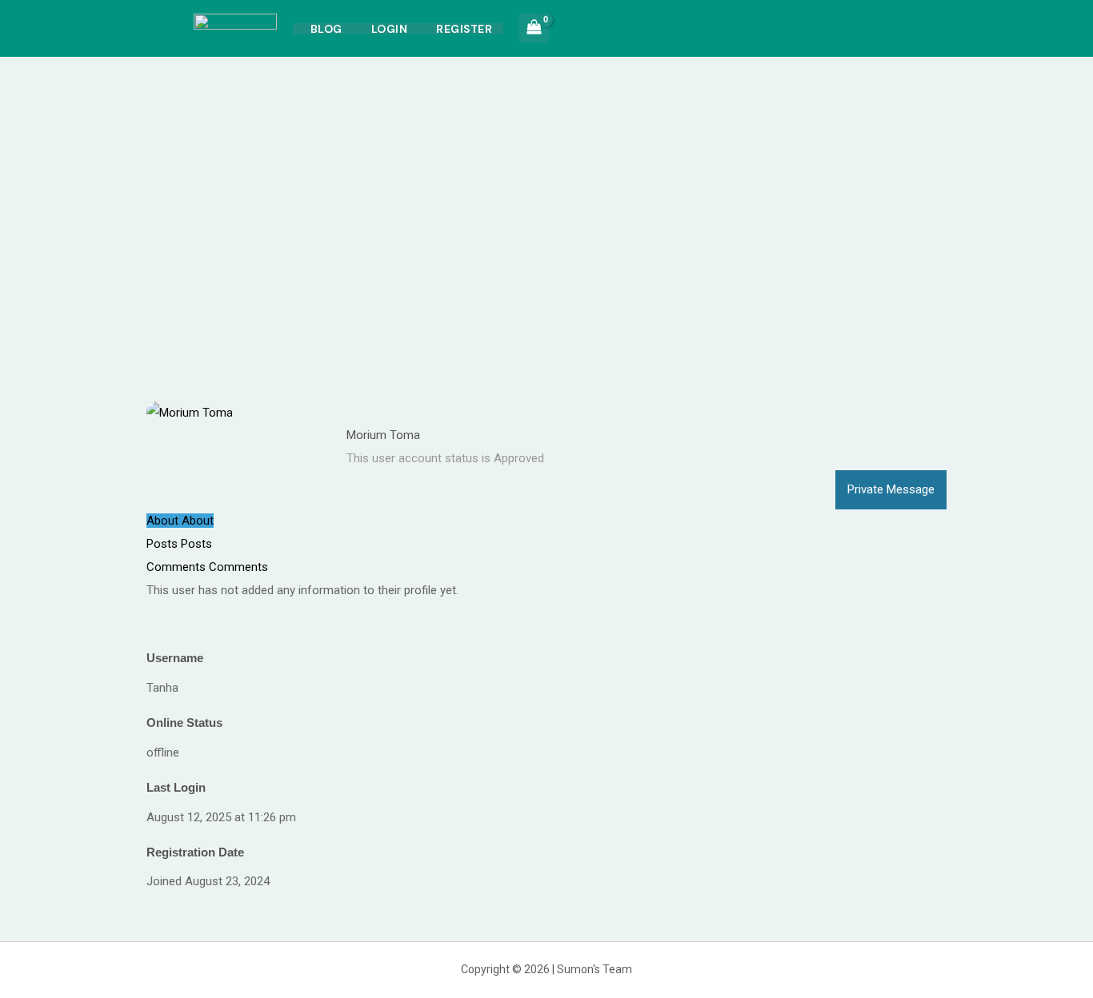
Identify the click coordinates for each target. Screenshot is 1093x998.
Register (464, 28)
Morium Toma (383, 435)
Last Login (176, 787)
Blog (326, 28)
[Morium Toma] (189, 412)
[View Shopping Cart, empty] (534, 28)
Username (174, 658)
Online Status (184, 722)
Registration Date (195, 852)
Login (389, 28)
